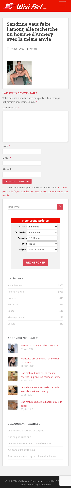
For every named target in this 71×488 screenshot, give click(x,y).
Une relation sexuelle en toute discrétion (29, 443)
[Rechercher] (60, 207)
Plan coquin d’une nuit (19, 436)
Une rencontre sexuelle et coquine (26, 430)
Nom (6, 146)
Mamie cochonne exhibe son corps (39, 345)
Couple (11, 323)
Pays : (24, 244)
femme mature (16, 291)
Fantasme (13, 304)
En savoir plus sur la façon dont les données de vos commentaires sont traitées (35, 191)
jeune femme (15, 285)
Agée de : (22, 238)
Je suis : (23, 226)
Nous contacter (38, 481)
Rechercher (35, 262)
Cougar (11, 310)
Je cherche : (21, 232)
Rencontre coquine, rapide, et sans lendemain (32, 456)
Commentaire (10, 107)
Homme (12, 298)
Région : (23, 249)
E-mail (6, 157)
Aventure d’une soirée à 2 (21, 449)
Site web (7, 169)
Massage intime (16, 317)
